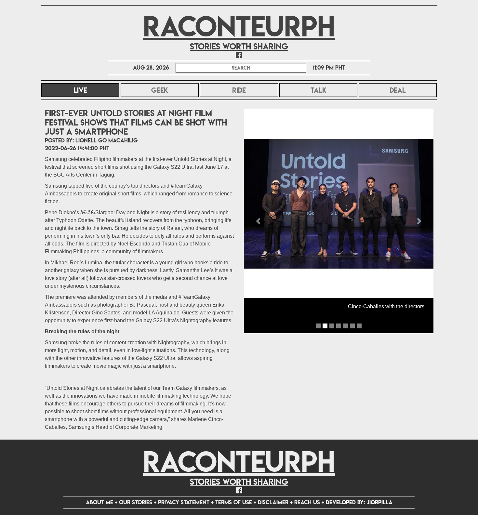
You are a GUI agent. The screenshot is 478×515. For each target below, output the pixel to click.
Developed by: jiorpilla (359, 502)
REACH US (307, 502)
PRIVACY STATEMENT (183, 502)
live (96, 90)
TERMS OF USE (233, 502)
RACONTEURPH (239, 26)
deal (398, 90)
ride (239, 90)
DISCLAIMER (273, 502)
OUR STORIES (135, 502)
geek (159, 90)
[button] (258, 221)
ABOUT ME (99, 502)
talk (318, 90)
